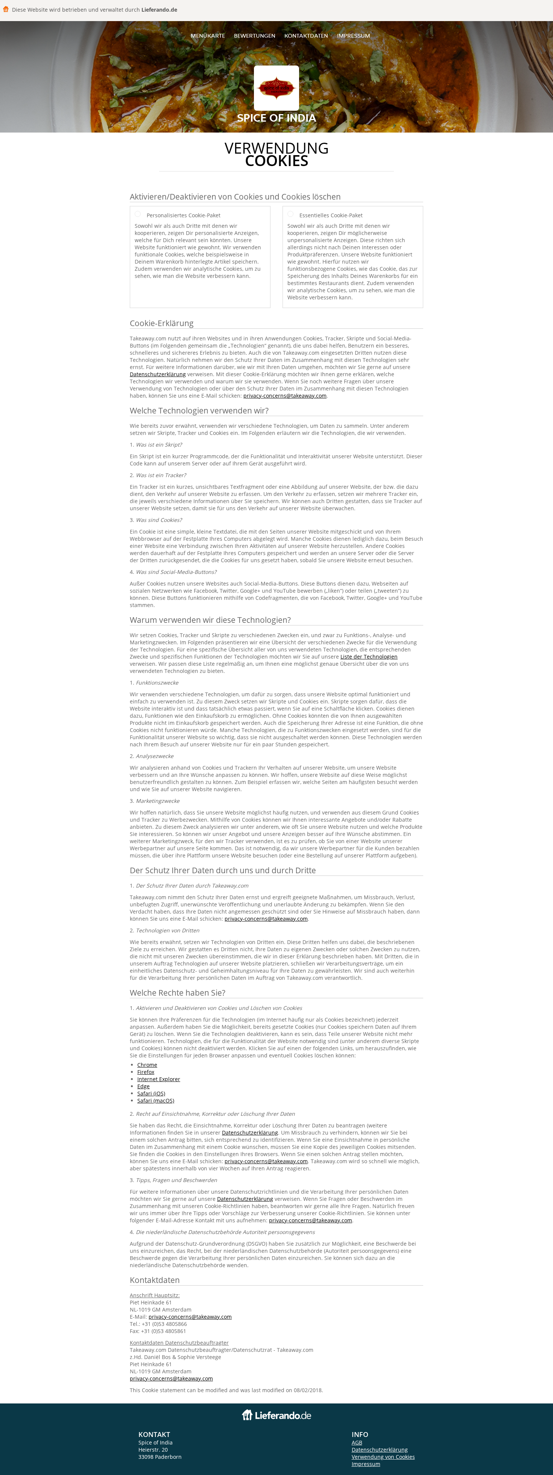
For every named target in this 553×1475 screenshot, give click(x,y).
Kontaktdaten (306, 36)
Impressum (353, 36)
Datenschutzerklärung (158, 374)
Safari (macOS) (155, 1100)
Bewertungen (254, 36)
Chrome (147, 1064)
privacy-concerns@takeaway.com (285, 395)
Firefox (145, 1071)
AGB (357, 1442)
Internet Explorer (158, 1079)
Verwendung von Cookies (383, 1456)
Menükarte (208, 36)
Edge (143, 1086)
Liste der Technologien (369, 656)
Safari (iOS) (151, 1093)
